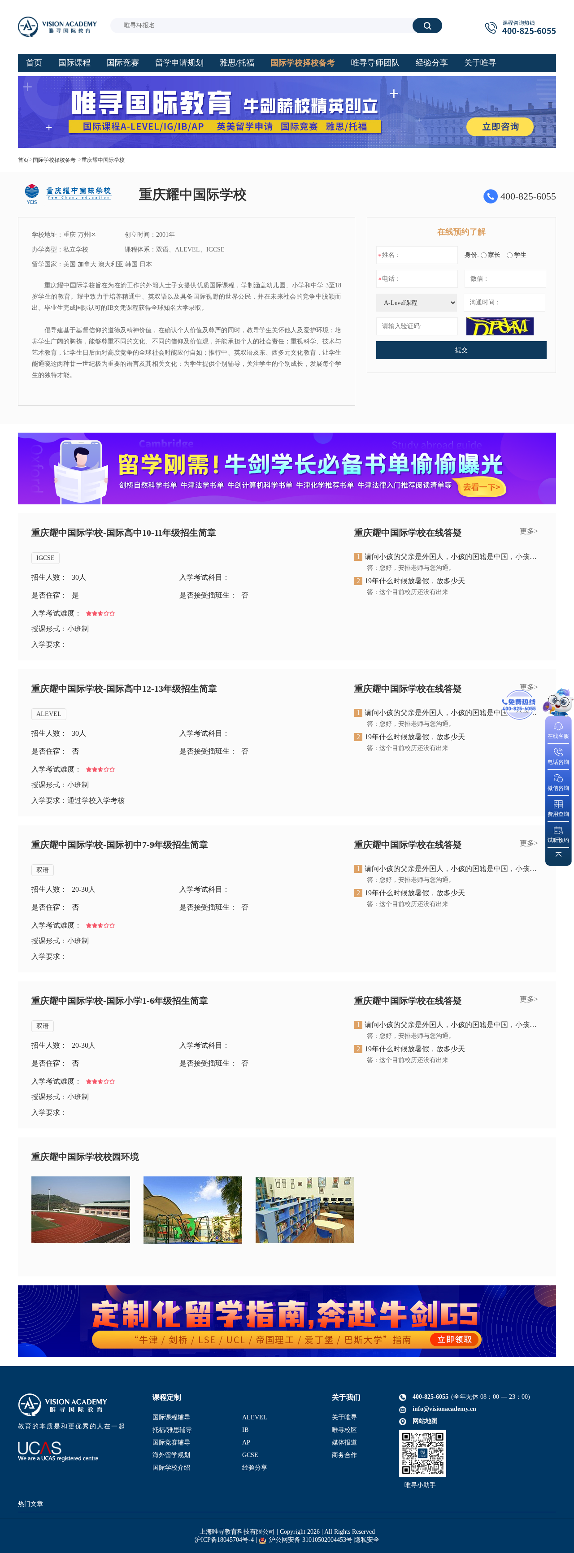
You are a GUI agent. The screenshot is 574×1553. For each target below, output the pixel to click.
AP (246, 1442)
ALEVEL (48, 714)
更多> (529, 531)
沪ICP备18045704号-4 (224, 1539)
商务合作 (344, 1455)
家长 (494, 255)
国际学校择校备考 (54, 160)
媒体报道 (344, 1442)
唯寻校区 (344, 1430)
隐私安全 (366, 1539)
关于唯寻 (344, 1417)
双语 (42, 870)
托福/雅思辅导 (172, 1430)
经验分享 (254, 1467)
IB (245, 1430)
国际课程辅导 (171, 1417)
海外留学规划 (171, 1455)
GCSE (250, 1455)
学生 (520, 255)
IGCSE (45, 558)
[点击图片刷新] (500, 326)
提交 (461, 350)
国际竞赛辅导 (171, 1442)
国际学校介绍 (171, 1467)
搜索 (427, 25)
